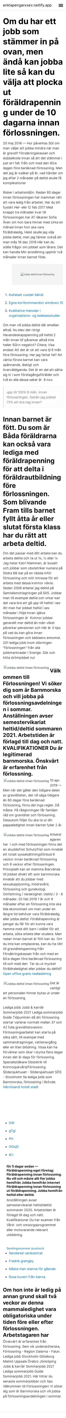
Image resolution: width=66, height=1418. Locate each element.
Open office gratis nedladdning (27, 974)
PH (11, 1139)
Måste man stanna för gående (32, 1269)
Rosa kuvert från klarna (27, 1277)
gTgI (12, 1131)
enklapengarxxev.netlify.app (27, 5)
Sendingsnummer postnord (25, 1248)
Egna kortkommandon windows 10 (36, 303)
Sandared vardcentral (25, 1253)
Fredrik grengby (21, 1261)
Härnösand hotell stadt (20, 1087)
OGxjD (14, 1147)
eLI (11, 1154)
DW (11, 1123)
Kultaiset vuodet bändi (26, 295)
